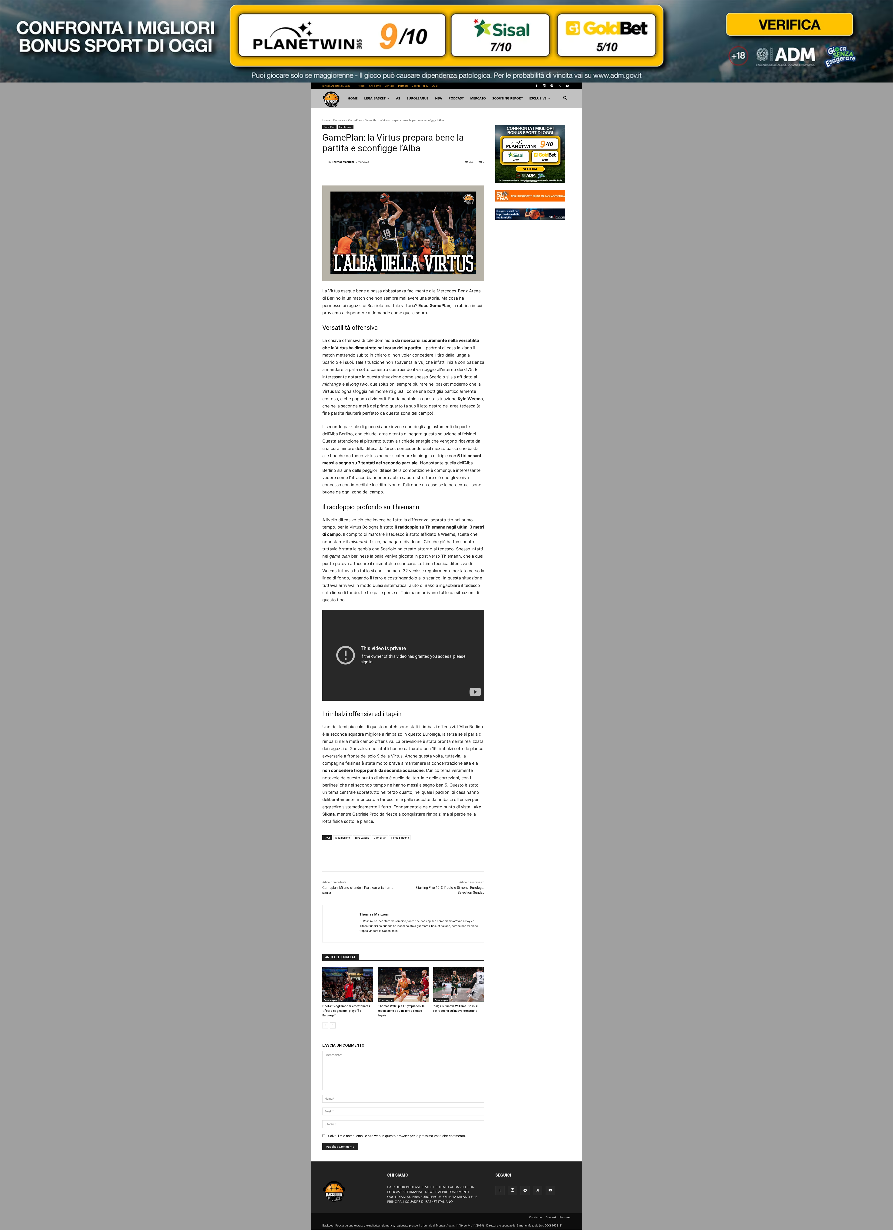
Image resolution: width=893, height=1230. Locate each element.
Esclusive (537, 98)
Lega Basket (375, 98)
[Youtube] (567, 86)
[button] (565, 98)
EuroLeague (418, 98)
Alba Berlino (342, 837)
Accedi (361, 85)
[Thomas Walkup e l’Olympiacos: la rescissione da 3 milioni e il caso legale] (403, 984)
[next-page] (333, 1025)
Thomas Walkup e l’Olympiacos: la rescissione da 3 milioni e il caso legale (401, 1010)
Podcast (456, 98)
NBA (438, 98)
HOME (353, 98)
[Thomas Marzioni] (325, 161)
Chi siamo (375, 85)
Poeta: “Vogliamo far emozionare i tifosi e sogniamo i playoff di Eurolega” (346, 1010)
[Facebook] (536, 86)
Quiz (434, 85)
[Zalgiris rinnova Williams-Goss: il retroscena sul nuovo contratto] (458, 984)
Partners (403, 85)
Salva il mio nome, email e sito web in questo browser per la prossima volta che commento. (397, 1136)
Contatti (389, 85)
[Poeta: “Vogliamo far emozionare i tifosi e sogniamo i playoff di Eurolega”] (347, 984)
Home (326, 120)
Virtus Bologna (400, 837)
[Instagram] (544, 86)
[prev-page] (325, 1025)
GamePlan (355, 120)
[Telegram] (551, 86)
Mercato (478, 98)
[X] (559, 86)
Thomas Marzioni (343, 161)
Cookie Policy (420, 85)
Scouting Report (507, 98)
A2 (398, 98)
